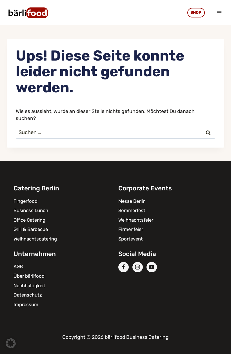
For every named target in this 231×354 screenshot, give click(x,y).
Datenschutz (28, 295)
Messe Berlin (132, 201)
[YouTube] (151, 267)
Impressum (26, 304)
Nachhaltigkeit (29, 285)
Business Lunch (31, 210)
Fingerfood (25, 201)
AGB (18, 266)
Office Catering (29, 220)
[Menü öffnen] (219, 12)
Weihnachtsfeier (135, 220)
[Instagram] (137, 267)
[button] (10, 343)
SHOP (195, 12)
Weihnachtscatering (35, 239)
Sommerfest (131, 210)
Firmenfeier (130, 229)
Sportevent (130, 239)
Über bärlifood (29, 276)
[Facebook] (123, 267)
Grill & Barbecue (31, 229)
